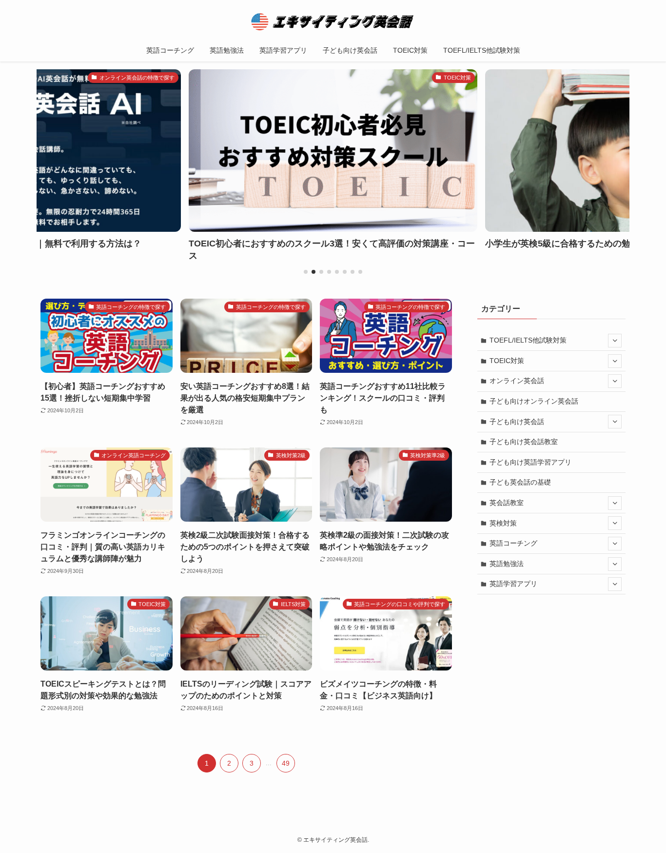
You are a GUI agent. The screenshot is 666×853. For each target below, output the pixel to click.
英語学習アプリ (513, 584)
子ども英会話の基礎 (520, 482)
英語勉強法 (507, 564)
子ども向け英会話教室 (524, 442)
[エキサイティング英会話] (333, 21)
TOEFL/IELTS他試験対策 (528, 340)
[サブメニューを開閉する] (615, 340)
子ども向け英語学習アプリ (530, 462)
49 (286, 763)
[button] (306, 272)
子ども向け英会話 (517, 422)
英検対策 (503, 523)
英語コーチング (513, 543)
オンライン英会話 (517, 381)
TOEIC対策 (507, 361)
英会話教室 (507, 503)
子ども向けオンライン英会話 (534, 401)
